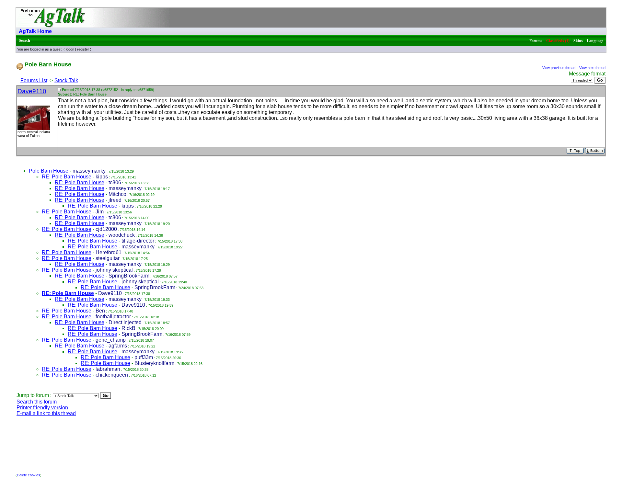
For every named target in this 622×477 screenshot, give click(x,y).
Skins (578, 41)
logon (70, 49)
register (83, 49)
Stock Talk (66, 80)
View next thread (592, 68)
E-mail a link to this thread (46, 413)
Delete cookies (28, 475)
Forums (535, 41)
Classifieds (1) (558, 41)
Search (24, 40)
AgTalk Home (35, 31)
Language (595, 41)
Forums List (33, 80)
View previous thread (558, 68)
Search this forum (37, 401)
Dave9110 (31, 91)
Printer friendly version (42, 407)
